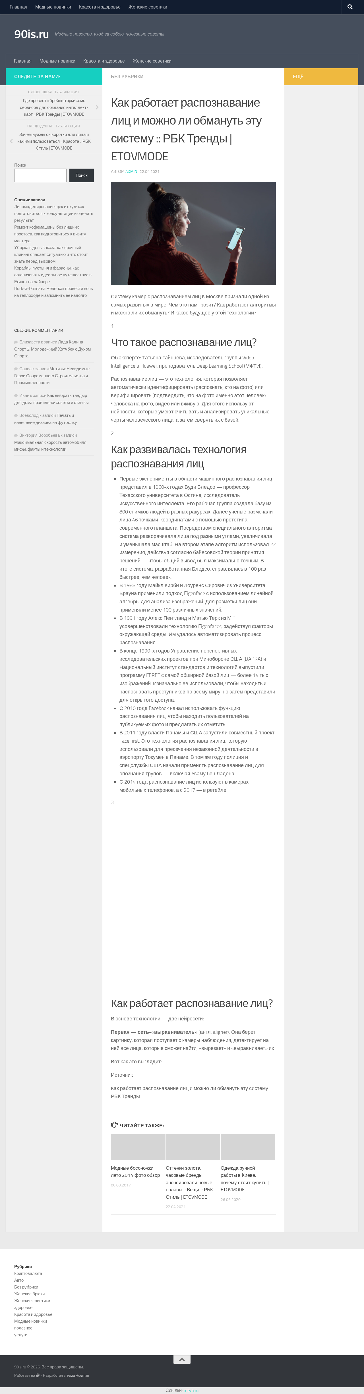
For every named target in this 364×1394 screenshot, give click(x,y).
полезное (23, 1328)
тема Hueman (78, 1375)
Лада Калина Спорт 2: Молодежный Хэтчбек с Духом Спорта (52, 349)
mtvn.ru (191, 1390)
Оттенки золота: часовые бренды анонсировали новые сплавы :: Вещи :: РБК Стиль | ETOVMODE (189, 1182)
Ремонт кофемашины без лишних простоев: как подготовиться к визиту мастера (50, 234)
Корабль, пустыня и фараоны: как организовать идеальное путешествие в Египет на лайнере (53, 275)
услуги (20, 1334)
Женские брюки (29, 1293)
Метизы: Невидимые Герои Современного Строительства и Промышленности (52, 375)
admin (131, 171)
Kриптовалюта (28, 1273)
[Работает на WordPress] (38, 1375)
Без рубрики (127, 76)
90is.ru (31, 34)
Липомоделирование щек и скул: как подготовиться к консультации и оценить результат (53, 213)
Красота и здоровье (100, 7)
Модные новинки (53, 7)
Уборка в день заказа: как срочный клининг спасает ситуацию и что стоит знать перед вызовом (51, 254)
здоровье (23, 1307)
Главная (18, 7)
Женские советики (148, 7)
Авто (19, 1280)
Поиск (20, 165)
